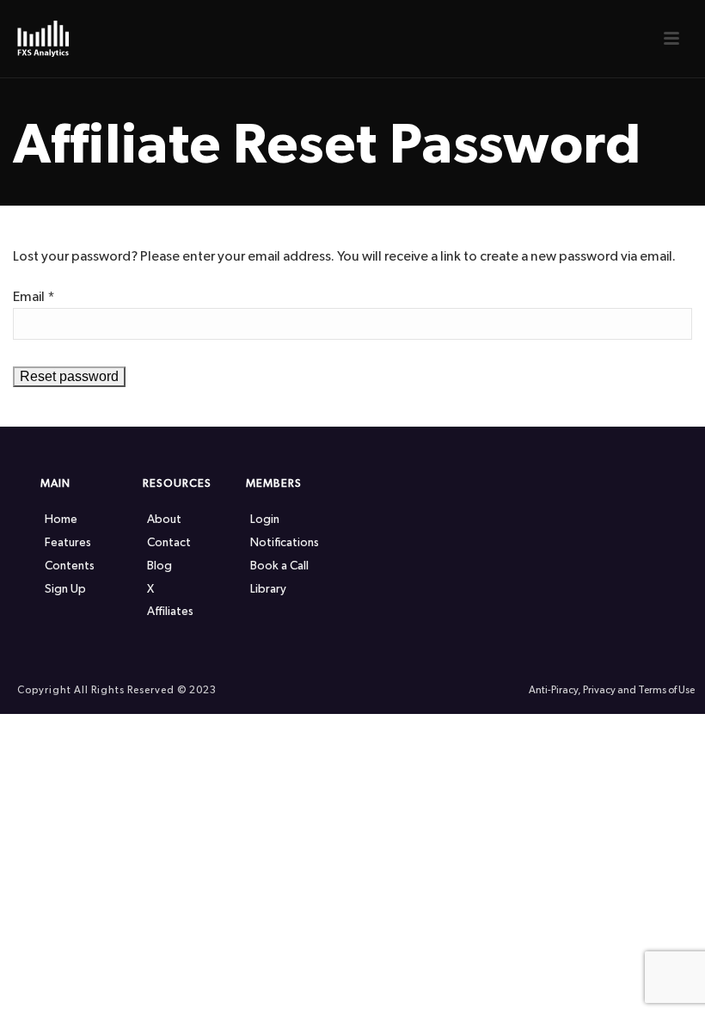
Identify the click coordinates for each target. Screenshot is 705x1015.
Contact (169, 543)
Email (34, 297)
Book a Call (279, 566)
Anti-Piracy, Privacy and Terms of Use (612, 690)
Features (68, 543)
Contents (70, 566)
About (164, 520)
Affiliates (170, 612)
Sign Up (65, 589)
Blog (159, 566)
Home (61, 520)
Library (268, 589)
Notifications (284, 543)
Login (264, 520)
